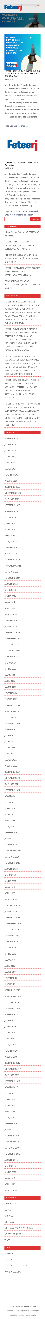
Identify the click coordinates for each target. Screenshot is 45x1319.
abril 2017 (9, 1111)
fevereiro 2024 (12, 620)
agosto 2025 (11, 511)
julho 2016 (10, 1166)
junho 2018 (10, 1026)
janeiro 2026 (10, 481)
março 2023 (10, 687)
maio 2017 (9, 1105)
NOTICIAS (9, 1222)
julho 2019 (10, 947)
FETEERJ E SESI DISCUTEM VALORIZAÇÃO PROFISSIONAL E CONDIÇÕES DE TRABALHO (19, 245)
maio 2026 (9, 456)
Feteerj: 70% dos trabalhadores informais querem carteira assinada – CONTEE (21, 383)
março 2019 (10, 972)
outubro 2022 (11, 717)
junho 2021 (10, 808)
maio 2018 (9, 1032)
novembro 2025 (12, 493)
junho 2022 (10, 741)
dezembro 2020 (12, 844)
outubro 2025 (11, 499)
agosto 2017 (11, 1087)
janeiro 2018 (10, 1056)
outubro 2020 (11, 856)
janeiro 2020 (10, 911)
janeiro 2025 (10, 553)
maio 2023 (9, 675)
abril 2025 (9, 535)
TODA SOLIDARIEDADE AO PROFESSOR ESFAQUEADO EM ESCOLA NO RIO (22, 284)
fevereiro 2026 (12, 474)
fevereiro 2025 (12, 547)
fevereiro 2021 (12, 832)
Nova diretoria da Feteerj (21, 214)
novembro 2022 (12, 711)
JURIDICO (8, 1215)
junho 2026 (10, 450)
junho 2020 (10, 881)
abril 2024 (9, 608)
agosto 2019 (11, 941)
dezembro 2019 (12, 917)
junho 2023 (10, 668)
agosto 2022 (11, 729)
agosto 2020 (11, 869)
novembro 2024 (12, 565)
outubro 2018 (11, 1002)
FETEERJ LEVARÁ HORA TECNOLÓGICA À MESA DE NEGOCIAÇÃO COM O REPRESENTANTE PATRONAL (22, 271)
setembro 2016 (12, 1153)
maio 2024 (9, 602)
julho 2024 (10, 590)
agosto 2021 (11, 796)
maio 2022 (9, 747)
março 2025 (10, 541)
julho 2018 (10, 1020)
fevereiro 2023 (12, 693)
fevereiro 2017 (12, 1123)
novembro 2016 (12, 1141)
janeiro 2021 (10, 838)
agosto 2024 (11, 584)
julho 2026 (10, 444)
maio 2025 (9, 529)
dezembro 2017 (12, 1063)
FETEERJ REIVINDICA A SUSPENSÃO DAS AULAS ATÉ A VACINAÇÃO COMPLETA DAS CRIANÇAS (22, 73)
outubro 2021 (11, 784)
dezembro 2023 (12, 632)
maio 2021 (9, 814)
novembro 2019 (12, 923)
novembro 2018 (12, 996)
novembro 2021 (12, 778)
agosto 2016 (11, 1160)
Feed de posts (11, 1259)
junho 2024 (10, 596)
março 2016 (10, 1190)
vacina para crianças (19, 126)
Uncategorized (12, 1234)
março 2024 (10, 614)
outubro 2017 (11, 1075)
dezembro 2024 (12, 559)
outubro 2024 (11, 571)
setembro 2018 (12, 1008)
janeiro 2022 (10, 765)
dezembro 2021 (12, 772)
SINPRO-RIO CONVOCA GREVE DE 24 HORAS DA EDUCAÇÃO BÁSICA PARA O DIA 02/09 (21, 258)
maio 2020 (9, 887)
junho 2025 (10, 523)
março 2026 (10, 468)
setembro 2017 (12, 1081)
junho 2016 (10, 1172)
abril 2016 (9, 1184)
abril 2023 (9, 681)
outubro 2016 (11, 1147)
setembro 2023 (12, 650)
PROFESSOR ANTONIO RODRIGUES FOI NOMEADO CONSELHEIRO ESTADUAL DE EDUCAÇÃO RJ (20, 346)
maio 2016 (9, 1178)
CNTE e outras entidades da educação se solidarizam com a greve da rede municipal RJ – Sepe (22, 360)
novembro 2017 (12, 1069)
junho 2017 (10, 1099)
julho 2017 (10, 1093)
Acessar (8, 1253)
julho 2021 (10, 802)
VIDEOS (7, 1240)
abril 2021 (9, 820)
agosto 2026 (11, 438)
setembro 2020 (12, 862)
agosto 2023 (11, 656)
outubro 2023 (11, 644)
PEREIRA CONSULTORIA (28, 1306)
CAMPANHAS (10, 1203)
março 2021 (10, 826)
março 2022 (10, 759)
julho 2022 (10, 735)
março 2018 (10, 1044)
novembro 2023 (12, 638)
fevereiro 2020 (12, 905)
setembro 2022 (12, 723)
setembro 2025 (12, 505)
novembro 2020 (12, 850)
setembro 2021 (12, 790)
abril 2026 (9, 462)
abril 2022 (9, 753)
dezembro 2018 (12, 990)
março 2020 (10, 899)
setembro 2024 (12, 578)
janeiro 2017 (10, 1129)
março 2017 (10, 1117)
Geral (7, 1209)
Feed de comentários (15, 1265)
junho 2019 (10, 953)
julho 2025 (10, 517)
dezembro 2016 (12, 1135)
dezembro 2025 (12, 487)
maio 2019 (9, 959)
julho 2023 (10, 662)
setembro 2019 (12, 935)
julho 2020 (10, 875)
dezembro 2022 (12, 705)
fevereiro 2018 (12, 1050)
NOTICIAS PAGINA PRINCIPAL (18, 1228)
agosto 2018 (11, 1014)
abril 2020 (9, 893)
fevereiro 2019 (12, 978)
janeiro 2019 (10, 984)
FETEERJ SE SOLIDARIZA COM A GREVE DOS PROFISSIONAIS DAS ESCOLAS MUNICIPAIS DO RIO (20, 370)
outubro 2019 (11, 929)
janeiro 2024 (10, 626)
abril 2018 (9, 1038)
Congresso (15, 211)
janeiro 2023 (10, 699)
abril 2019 (9, 966)
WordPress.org (12, 1271)
